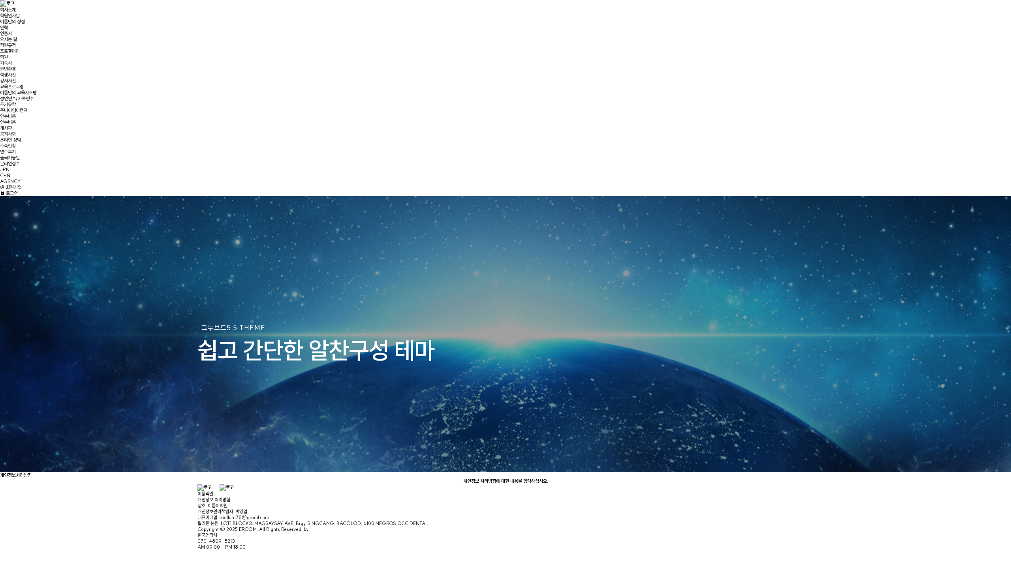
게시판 (6, 128)
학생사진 (8, 75)
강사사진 (8, 81)
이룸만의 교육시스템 (18, 92)
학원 (4, 57)
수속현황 (8, 146)
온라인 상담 (10, 140)
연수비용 (8, 116)
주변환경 (8, 69)
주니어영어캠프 (14, 110)
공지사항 (8, 134)
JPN (4, 169)
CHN (5, 175)
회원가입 (13, 187)
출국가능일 (10, 158)
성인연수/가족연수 (17, 98)
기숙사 (6, 63)
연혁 (4, 27)
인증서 (6, 33)
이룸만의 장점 (12, 21)
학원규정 (8, 45)
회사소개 (8, 10)
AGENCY (10, 181)
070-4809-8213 (216, 541)
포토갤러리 (10, 51)
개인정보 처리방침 (213, 500)
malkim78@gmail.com (244, 517)
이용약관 (205, 494)
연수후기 (8, 152)
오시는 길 (8, 39)
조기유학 (8, 104)
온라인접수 (10, 163)
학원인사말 (10, 16)
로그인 (11, 193)
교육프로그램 (12, 87)
